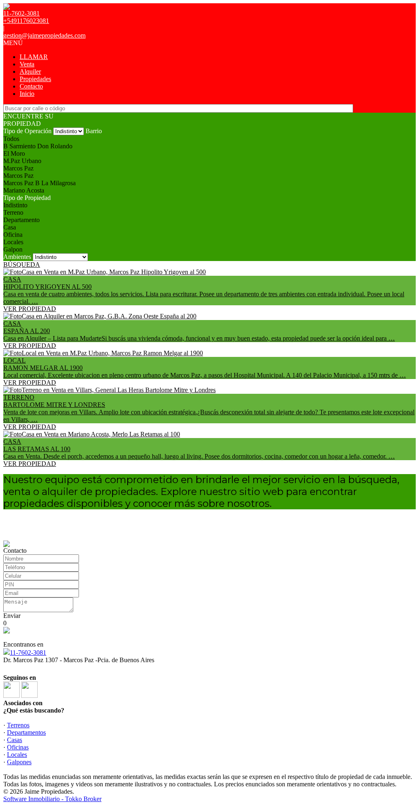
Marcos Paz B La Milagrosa (39, 182)
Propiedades (35, 78)
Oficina (13, 234)
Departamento (21, 219)
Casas (14, 739)
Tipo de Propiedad (27, 197)
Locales (13, 241)
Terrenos (18, 725)
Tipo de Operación (27, 130)
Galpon (13, 249)
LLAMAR (34, 56)
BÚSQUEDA (21, 264)
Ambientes (17, 256)
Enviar (11, 615)
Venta (27, 64)
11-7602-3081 (28, 652)
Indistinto (15, 205)
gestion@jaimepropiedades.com (44, 35)
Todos (11, 138)
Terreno (13, 212)
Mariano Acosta (23, 190)
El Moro (14, 153)
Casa (9, 227)
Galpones (19, 761)
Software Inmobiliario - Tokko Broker (52, 798)
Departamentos (26, 732)
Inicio (27, 93)
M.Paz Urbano (22, 160)
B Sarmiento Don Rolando (37, 146)
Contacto (31, 86)
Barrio (94, 130)
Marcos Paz (18, 168)
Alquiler (30, 71)
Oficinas (18, 747)
